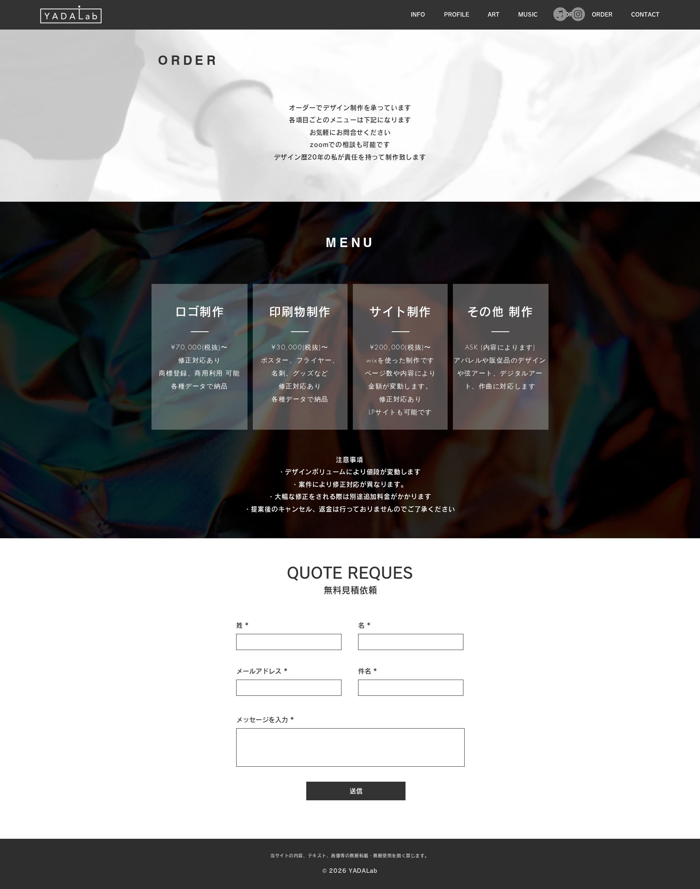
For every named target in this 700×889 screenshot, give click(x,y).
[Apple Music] (560, 14)
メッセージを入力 (262, 719)
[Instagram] (578, 14)
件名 (364, 671)
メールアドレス (259, 671)
